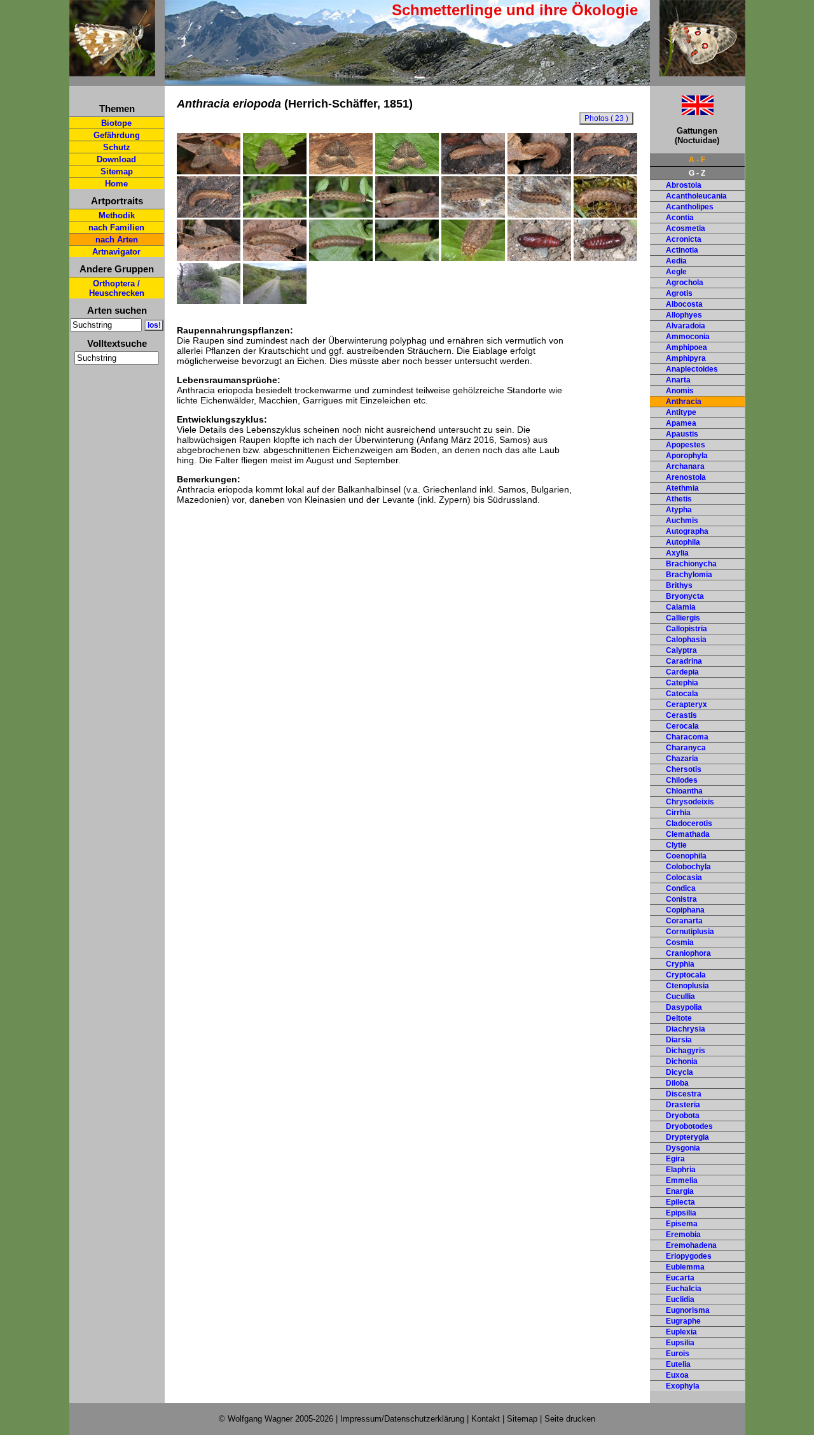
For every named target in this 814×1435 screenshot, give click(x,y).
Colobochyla (688, 866)
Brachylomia (689, 574)
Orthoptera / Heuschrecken (116, 288)
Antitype (681, 412)
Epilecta (680, 1202)
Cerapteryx (686, 704)
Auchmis (682, 520)
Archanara (685, 466)
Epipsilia (681, 1212)
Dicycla (679, 1072)
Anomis (680, 390)
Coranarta (684, 920)
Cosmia (680, 942)
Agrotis (679, 293)
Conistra (681, 899)
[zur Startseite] (112, 71)
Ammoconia (688, 336)
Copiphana (685, 910)
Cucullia (680, 996)
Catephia (682, 682)
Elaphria (681, 1169)
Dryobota (683, 1115)
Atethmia (682, 488)
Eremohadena (691, 1245)
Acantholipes (690, 206)
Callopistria (686, 628)
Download (116, 159)
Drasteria (683, 1104)
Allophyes (684, 315)
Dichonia (682, 1061)
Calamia (681, 607)
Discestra (683, 1093)
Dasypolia (684, 1007)
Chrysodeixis (690, 801)
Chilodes (682, 780)
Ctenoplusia (687, 985)
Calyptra (681, 650)
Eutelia (678, 1364)
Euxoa (677, 1375)
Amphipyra (686, 358)
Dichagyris (685, 1050)
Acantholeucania (696, 196)
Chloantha (684, 791)
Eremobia (683, 1234)
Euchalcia (683, 1288)
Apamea (681, 423)
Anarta (678, 379)
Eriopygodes (689, 1256)
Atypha (679, 509)
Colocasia (684, 877)
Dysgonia (683, 1148)
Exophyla (683, 1386)
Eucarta (680, 1277)
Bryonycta (685, 596)
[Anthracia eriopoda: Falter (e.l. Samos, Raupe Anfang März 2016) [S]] (208, 171)
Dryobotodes (689, 1126)
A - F (697, 159)
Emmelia (682, 1180)
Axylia (677, 553)
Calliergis (683, 617)
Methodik (117, 215)
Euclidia (680, 1299)
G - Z (697, 173)
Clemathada (688, 834)
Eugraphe (683, 1321)
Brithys (679, 585)
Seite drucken (569, 1419)
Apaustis (682, 434)
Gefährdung (116, 135)
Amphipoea (686, 347)
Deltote (679, 1018)
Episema (682, 1223)
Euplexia (681, 1331)
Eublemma (685, 1267)
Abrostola (683, 185)
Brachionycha (691, 563)
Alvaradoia (685, 325)
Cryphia (680, 964)
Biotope (116, 123)
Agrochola (684, 282)
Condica (681, 888)
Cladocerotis (689, 823)
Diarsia (679, 1039)
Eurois (677, 1353)
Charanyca (686, 747)
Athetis (679, 498)
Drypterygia (687, 1137)
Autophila (683, 542)
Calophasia (686, 639)
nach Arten (116, 239)
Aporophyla (687, 455)
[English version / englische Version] (682, 111)
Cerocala (682, 726)
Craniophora (688, 953)
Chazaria (682, 758)
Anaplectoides (692, 369)
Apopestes (685, 444)
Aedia (676, 260)
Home (116, 183)
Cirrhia (678, 812)
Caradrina (684, 661)
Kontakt (485, 1419)
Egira (675, 1158)
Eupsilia (680, 1342)
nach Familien (116, 227)
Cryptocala (686, 974)
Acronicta (683, 239)
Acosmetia (685, 228)
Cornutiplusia (690, 931)
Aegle (676, 271)
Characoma (687, 736)
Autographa (687, 531)
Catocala (682, 693)
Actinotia (682, 250)
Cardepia (682, 672)
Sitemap (116, 171)
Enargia (680, 1191)
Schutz (116, 147)
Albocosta (684, 304)
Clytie (676, 845)
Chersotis (683, 769)
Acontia (680, 217)
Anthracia (683, 401)
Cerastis (681, 715)
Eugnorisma (688, 1310)
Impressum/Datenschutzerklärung (402, 1419)
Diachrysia (685, 1029)
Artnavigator (116, 251)
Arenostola (686, 477)
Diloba (677, 1083)
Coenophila (686, 855)
